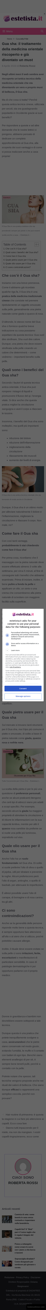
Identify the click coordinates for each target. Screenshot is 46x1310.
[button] (23, 650)
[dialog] (23, 655)
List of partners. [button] (15, 667)
